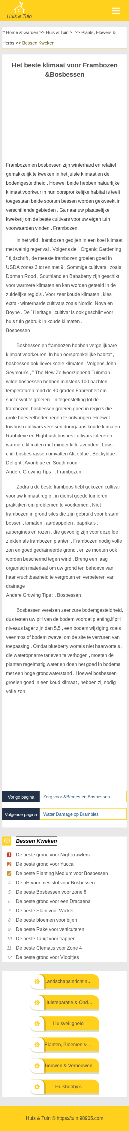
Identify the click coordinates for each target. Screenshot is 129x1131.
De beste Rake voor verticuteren (50, 929)
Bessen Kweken (38, 42)
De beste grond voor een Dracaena (53, 901)
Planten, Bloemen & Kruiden (74, 1044)
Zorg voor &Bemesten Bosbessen (76, 796)
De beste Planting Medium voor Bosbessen (62, 873)
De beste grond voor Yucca (45, 864)
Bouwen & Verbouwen (68, 1065)
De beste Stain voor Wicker (45, 910)
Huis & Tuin (57, 32)
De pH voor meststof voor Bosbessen (55, 882)
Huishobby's (68, 1086)
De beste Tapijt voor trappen (46, 938)
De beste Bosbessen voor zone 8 (51, 892)
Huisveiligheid (68, 1023)
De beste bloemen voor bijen (46, 920)
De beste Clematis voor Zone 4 (49, 948)
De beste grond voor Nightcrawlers (53, 854)
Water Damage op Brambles (71, 814)
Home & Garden (22, 32)
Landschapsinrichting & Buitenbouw (82, 981)
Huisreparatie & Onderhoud (73, 1002)
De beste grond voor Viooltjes (47, 957)
